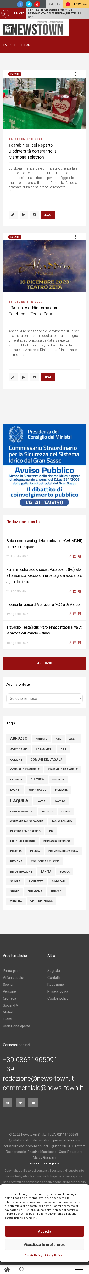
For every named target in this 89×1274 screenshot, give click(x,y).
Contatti (53, 977)
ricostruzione (21, 871)
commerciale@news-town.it (43, 1088)
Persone (9, 991)
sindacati (58, 881)
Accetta (44, 1231)
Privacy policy (58, 991)
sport (14, 891)
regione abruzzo (45, 861)
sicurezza (35, 881)
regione (16, 861)
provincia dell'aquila (63, 851)
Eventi (14, 74)
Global (8, 1012)
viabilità (16, 901)
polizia (35, 851)
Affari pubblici (13, 977)
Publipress (52, 1163)
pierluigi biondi (22, 841)
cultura (37, 779)
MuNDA (65, 811)
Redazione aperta (16, 1026)
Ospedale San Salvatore (26, 821)
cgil (63, 749)
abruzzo (18, 738)
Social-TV (10, 1005)
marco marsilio (22, 811)
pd (51, 831)
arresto (41, 738)
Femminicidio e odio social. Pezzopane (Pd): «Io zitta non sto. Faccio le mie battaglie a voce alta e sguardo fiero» (44, 575)
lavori (41, 801)
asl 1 (73, 738)
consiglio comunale (24, 769)
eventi (15, 789)
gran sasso (38, 789)
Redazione (55, 984)
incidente (61, 790)
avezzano (18, 749)
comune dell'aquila (46, 759)
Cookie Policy (33, 1255)
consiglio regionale (63, 769)
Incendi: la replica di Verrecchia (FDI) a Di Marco (43, 604)
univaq (56, 891)
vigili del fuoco (41, 901)
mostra (47, 811)
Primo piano (12, 970)
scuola (65, 871)
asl (58, 738)
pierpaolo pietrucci (56, 841)
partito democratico (25, 831)
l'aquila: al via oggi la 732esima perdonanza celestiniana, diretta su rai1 (54, 13)
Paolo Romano (62, 821)
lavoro (60, 801)
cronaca (16, 779)
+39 (8, 1069)
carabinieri (44, 749)
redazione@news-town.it (38, 1078)
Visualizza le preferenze (44, 1244)
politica (16, 851)
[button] (75, 74)
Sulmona (35, 891)
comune (16, 759)
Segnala (53, 970)
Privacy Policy (53, 1255)
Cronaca (9, 998)
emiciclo (58, 779)
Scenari (8, 984)
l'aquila (19, 800)
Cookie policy (57, 998)
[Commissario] (44, 466)
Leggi (47, 215)
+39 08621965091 (30, 1060)
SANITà (45, 871)
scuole (15, 881)
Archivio (44, 663)
